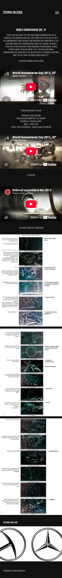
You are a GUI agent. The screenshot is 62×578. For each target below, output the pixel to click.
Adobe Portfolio (19, 571)
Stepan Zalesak (12, 12)
